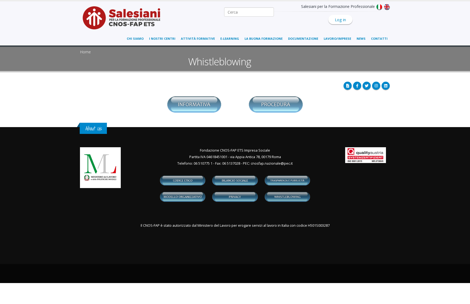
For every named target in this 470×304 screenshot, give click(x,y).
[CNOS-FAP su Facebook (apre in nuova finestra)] (357, 86)
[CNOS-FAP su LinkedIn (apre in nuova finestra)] (386, 86)
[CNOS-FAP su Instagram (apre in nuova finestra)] (376, 86)
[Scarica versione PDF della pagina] (348, 86)
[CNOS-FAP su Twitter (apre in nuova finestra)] (367, 86)
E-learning (229, 38)
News (361, 38)
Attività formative (198, 38)
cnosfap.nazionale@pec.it (272, 163)
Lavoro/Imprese (337, 38)
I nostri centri (162, 38)
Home (85, 51)
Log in (340, 19)
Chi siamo (135, 38)
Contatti (379, 38)
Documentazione (303, 38)
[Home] (124, 20)
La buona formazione (264, 38)
